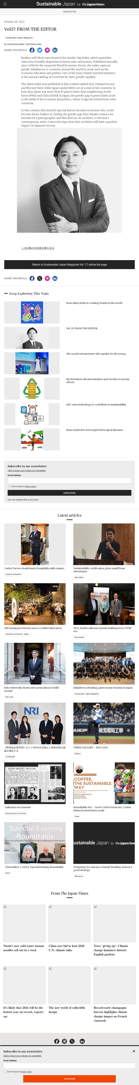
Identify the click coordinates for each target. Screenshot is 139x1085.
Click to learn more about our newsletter (27, 470)
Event (7, 873)
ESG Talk (9, 697)
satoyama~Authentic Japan (17, 634)
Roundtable (79, 637)
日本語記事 (10, 757)
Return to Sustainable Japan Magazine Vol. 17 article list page (69, 264)
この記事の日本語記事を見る (37, 248)
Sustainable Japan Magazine (19, 38)
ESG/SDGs (79, 577)
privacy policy (30, 486)
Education (79, 876)
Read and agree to (23, 486)
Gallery (78, 754)
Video (77, 816)
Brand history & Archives (15, 813)
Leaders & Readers (13, 574)
